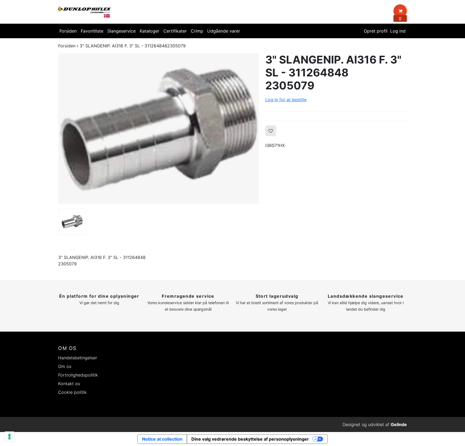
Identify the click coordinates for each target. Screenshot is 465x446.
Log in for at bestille (286, 99)
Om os (64, 366)
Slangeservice (121, 31)
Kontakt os (69, 383)
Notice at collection (162, 439)
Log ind (398, 31)
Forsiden (68, 31)
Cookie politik (72, 392)
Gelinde (399, 424)
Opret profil (376, 31)
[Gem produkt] (270, 130)
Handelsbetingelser (77, 357)
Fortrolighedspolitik (78, 375)
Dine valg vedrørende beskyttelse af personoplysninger (250, 439)
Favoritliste (92, 31)
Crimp (197, 31)
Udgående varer (223, 31)
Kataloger (149, 31)
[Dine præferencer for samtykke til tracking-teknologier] (9, 436)
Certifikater (175, 31)
